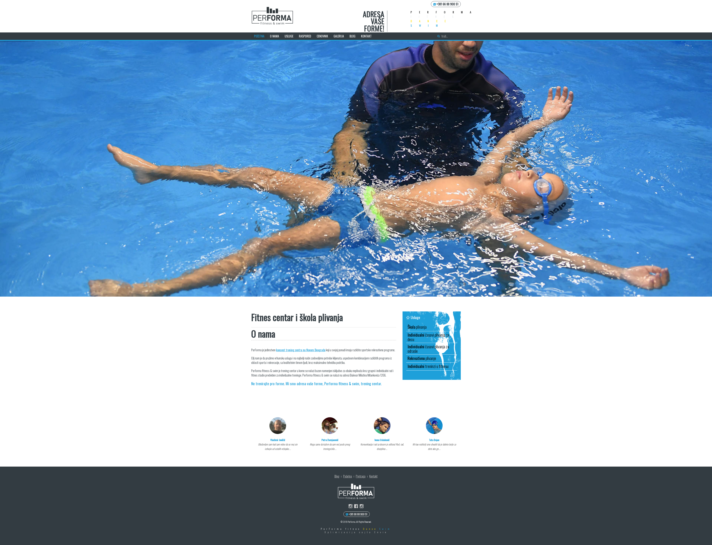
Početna (259, 36)
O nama (274, 36)
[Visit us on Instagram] (350, 506)
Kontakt (366, 36)
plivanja (417, 327)
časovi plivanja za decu (428, 337)
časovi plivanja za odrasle (428, 348)
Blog (352, 36)
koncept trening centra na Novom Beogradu (300, 350)
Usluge (289, 36)
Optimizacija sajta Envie (356, 532)
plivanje (422, 358)
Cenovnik (322, 36)
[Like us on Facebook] (356, 506)
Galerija (339, 36)
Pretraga (360, 476)
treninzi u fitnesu (428, 366)
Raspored (305, 36)
